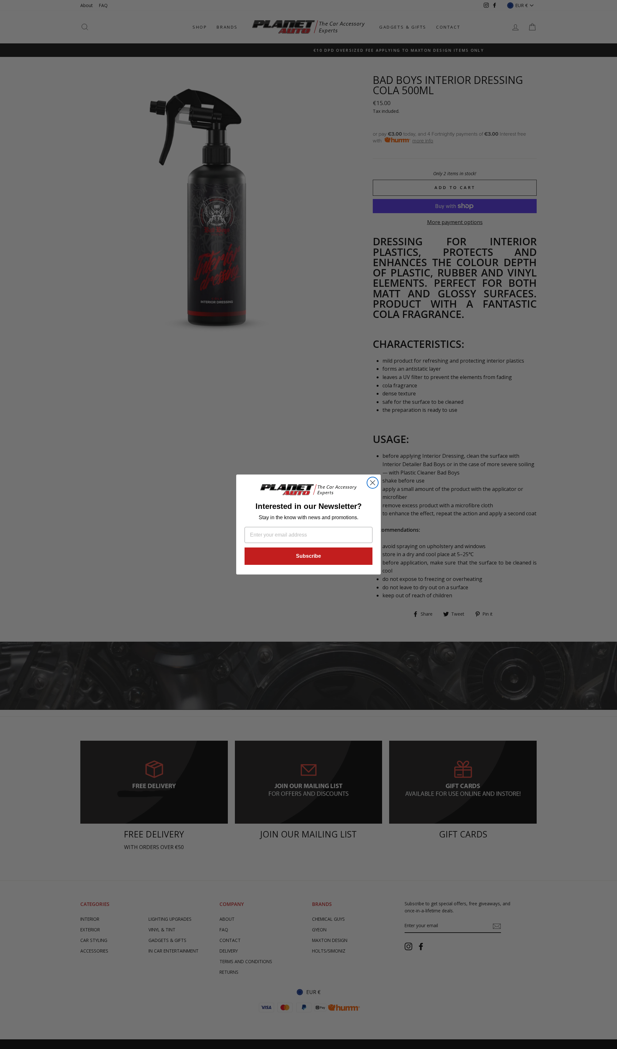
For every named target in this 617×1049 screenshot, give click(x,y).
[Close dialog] (372, 482)
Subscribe (308, 556)
